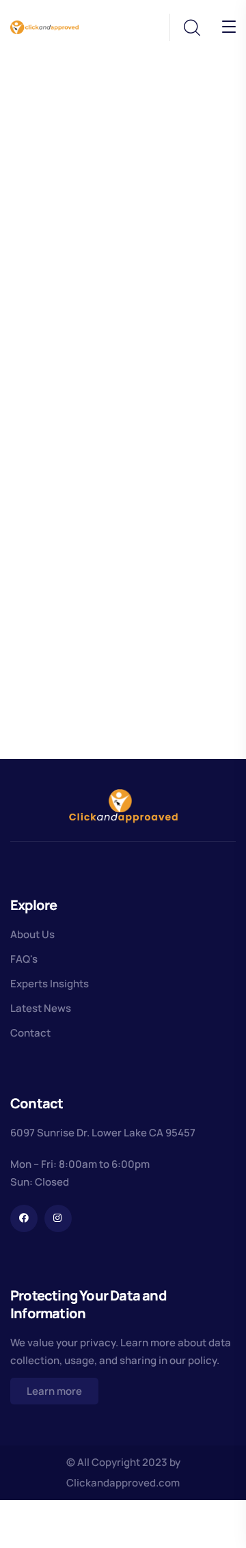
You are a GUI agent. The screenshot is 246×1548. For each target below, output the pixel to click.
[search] (191, 28)
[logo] (44, 26)
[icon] (24, 1218)
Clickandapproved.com (123, 1483)
